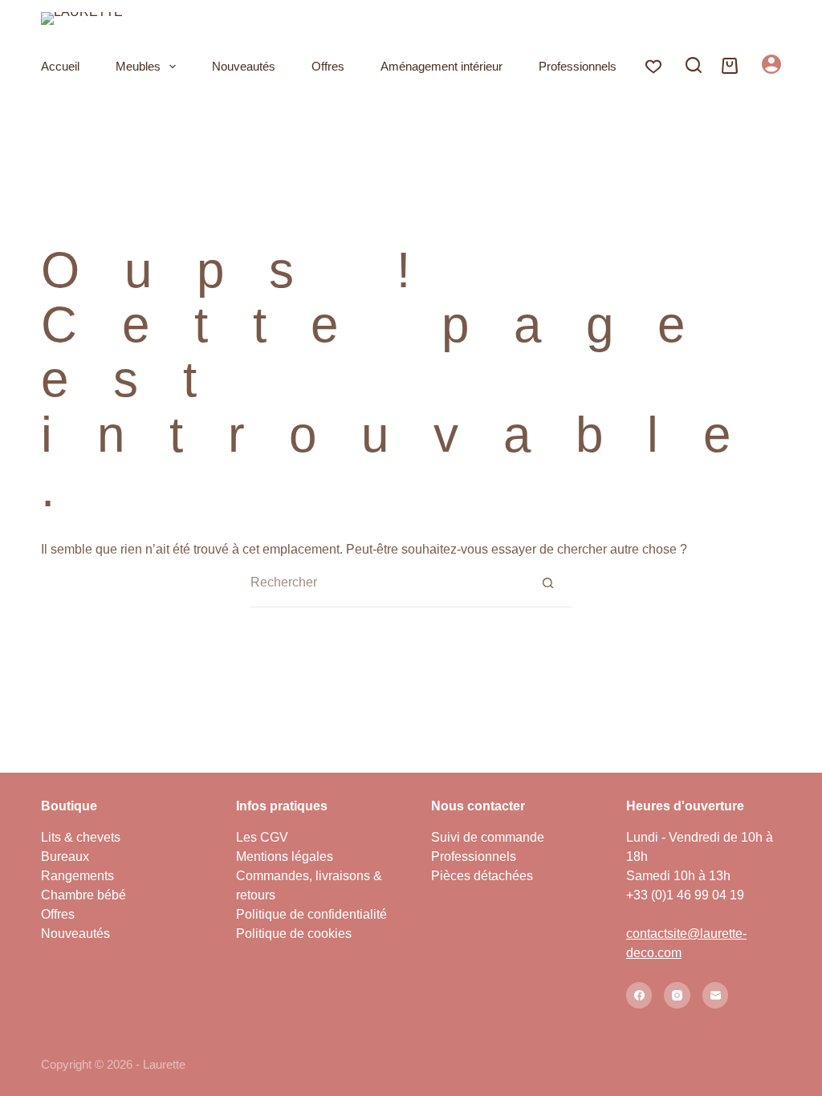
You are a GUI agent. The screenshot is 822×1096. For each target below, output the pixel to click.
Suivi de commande (487, 837)
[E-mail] (715, 995)
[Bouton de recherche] (547, 582)
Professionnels (577, 66)
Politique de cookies (294, 933)
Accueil (60, 66)
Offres (327, 66)
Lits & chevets (80, 837)
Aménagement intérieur (441, 66)
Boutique (69, 806)
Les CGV (262, 837)
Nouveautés (243, 66)
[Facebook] (639, 995)
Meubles (138, 66)
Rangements (77, 876)
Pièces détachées (482, 876)
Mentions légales (284, 856)
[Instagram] (677, 995)
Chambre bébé (83, 895)
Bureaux (65, 856)
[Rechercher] (694, 65)
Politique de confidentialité (311, 914)
